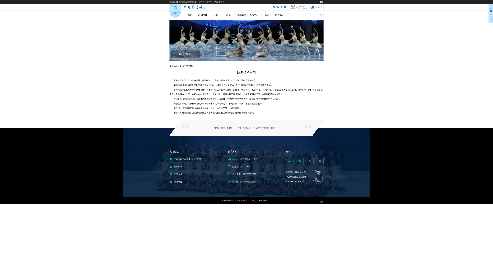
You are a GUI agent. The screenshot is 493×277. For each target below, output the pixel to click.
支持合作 (178, 174)
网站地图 (185, 54)
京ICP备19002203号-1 (296, 181)
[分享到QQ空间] (281, 7)
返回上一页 (491, 13)
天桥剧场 (178, 167)
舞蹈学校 (241, 15)
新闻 (215, 15)
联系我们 (280, 15)
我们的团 (202, 15)
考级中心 (254, 15)
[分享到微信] (277, 7)
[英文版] (321, 2)
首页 (190, 15)
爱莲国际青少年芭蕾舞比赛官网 (211, 2)
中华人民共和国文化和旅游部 (187, 159)
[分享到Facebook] (285, 7)
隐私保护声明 (301, 172)
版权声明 (290, 172)
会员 (267, 15)
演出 (228, 15)
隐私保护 (190, 66)
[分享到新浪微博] (274, 7)
